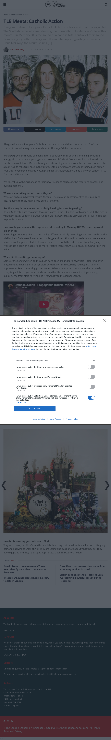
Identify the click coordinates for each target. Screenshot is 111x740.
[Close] (105, 321)
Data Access (55, 419)
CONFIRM (34, 409)
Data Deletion (39, 419)
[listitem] (55, 360)
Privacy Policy (72, 419)
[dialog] (55, 370)
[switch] (91, 367)
